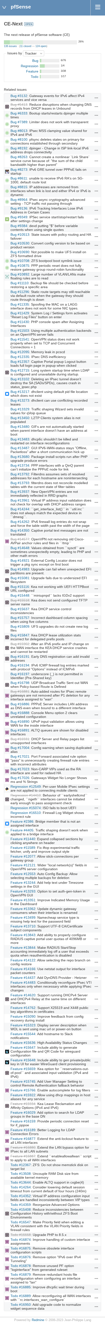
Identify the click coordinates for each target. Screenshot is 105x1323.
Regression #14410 (25, 795)
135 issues (10, 46)
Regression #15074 (25, 808)
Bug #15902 (19, 644)
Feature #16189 (22, 1130)
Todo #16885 (20, 1287)
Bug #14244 (19, 509)
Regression (29, 66)
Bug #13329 (19, 409)
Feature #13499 (22, 917)
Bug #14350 (19, 530)
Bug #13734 (19, 465)
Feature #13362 (22, 909)
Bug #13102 (19, 379)
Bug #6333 (18, 113)
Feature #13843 (22, 935)
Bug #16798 (19, 683)
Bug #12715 (19, 370)
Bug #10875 (19, 266)
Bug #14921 (19, 560)
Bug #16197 (19, 674)
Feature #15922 (22, 1095)
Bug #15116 (19, 587)
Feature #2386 (21, 821)
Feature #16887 (22, 1156)
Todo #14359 (20, 1205)
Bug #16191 (19, 656)
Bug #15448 (19, 595)
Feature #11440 (22, 839)
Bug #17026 (19, 778)
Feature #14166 (22, 969)
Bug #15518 (19, 600)
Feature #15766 (22, 1090)
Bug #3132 (18, 96)
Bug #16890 (19, 721)
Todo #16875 (20, 1248)
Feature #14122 (22, 960)
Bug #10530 (19, 243)
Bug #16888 (19, 713)
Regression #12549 (25, 786)
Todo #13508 (20, 1174)
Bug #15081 (19, 578)
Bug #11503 (19, 331)
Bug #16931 (19, 739)
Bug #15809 (19, 626)
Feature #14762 (22, 1008)
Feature (32, 71)
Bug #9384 (18, 226)
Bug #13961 (19, 500)
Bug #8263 (18, 157)
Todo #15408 (20, 1209)
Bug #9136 (18, 208)
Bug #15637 (19, 609)
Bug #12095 (19, 352)
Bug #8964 (18, 200)
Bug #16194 (19, 665)
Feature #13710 (22, 926)
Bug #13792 (19, 474)
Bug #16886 (19, 704)
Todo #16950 (20, 1305)
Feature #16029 (22, 1112)
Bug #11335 (19, 304)
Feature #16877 (22, 1139)
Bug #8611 (18, 178)
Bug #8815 (18, 187)
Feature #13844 (22, 948)
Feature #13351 (22, 900)
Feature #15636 (22, 1043)
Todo (34, 77)
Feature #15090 (22, 1016)
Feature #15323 (22, 1025)
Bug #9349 (18, 217)
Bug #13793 (19, 483)
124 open (40, 46)
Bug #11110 (19, 283)
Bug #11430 (19, 322)
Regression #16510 (25, 813)
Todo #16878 (20, 1266)
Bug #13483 (19, 439)
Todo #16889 (20, 1296)
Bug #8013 (18, 131)
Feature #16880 (22, 1147)
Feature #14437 (22, 978)
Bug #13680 (19, 457)
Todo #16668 (20, 1235)
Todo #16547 (20, 1222)
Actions (96, 98)
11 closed (25, 46)
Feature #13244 (22, 883)
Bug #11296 (19, 292)
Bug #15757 (19, 618)
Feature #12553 (22, 874)
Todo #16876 (20, 1257)
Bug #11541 (19, 339)
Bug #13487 (19, 448)
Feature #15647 (22, 1047)
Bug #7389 (18, 122)
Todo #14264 (20, 1187)
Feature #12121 (22, 865)
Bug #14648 (19, 548)
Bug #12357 (19, 362)
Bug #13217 (19, 392)
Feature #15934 (22, 1104)
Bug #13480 (19, 427)
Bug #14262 (19, 522)
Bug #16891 (19, 730)
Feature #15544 (22, 1034)
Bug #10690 (19, 252)
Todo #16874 (20, 1240)
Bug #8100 (18, 139)
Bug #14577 (19, 539)
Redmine (38, 1320)
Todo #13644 (20, 1182)
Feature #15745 (22, 1081)
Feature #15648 (22, 1060)
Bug (35, 61)
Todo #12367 (20, 1165)
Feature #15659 (22, 1069)
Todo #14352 (20, 1196)
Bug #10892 (19, 274)
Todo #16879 (20, 1274)
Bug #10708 (19, 261)
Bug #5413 (18, 104)
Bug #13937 (19, 492)
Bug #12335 (19, 357)
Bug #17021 (19, 756)
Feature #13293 (22, 891)
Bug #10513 (19, 234)
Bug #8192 (18, 148)
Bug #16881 (19, 691)
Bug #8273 (18, 169)
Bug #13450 (19, 418)
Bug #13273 (19, 400)
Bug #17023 (19, 769)
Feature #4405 (21, 830)
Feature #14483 (22, 982)
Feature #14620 (22, 995)
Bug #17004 (19, 748)
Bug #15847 (19, 635)
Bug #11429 (19, 313)
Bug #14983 (19, 569)
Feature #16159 (22, 1121)
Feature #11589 (22, 848)
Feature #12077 (22, 856)
